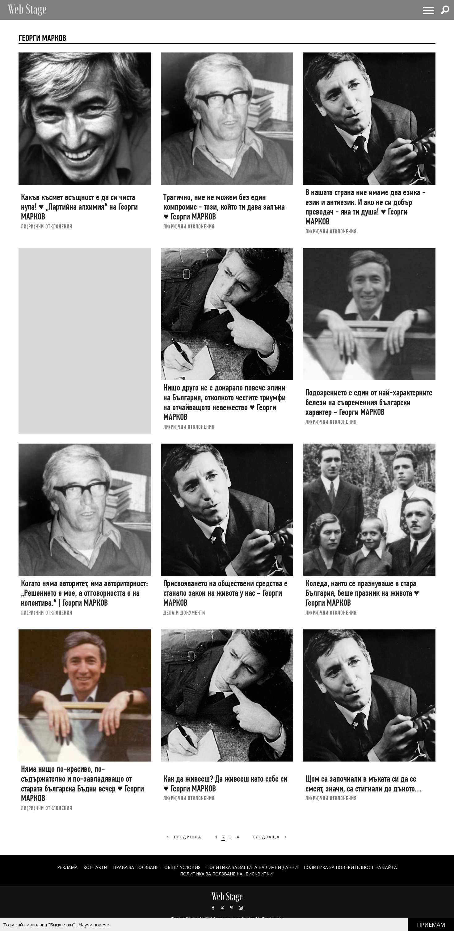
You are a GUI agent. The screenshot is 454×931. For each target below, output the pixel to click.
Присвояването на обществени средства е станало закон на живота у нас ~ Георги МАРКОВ (225, 593)
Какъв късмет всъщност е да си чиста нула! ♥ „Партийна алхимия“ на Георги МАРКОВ (79, 207)
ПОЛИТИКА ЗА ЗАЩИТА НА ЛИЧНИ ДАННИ (252, 867)
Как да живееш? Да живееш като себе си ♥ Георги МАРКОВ (225, 784)
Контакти (95, 867)
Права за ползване (135, 867)
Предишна (187, 837)
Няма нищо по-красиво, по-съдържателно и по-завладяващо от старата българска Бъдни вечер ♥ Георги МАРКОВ (82, 783)
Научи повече (93, 924)
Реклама (67, 867)
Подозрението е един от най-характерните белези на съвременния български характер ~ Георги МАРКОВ (368, 402)
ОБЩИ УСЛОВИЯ (182, 867)
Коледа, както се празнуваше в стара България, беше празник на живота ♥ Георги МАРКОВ (362, 593)
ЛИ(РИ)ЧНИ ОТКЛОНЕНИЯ (46, 226)
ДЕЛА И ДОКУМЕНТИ (184, 612)
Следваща (267, 837)
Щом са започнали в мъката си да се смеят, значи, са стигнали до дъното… (363, 784)
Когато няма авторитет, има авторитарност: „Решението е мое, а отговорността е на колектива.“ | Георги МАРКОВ (84, 593)
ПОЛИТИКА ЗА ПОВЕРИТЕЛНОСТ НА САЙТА (350, 867)
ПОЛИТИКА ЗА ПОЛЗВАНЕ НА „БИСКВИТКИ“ (227, 874)
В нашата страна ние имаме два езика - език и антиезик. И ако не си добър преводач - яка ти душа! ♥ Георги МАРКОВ (365, 207)
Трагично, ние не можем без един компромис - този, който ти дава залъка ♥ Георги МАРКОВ (224, 207)
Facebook (213, 907)
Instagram (241, 907)
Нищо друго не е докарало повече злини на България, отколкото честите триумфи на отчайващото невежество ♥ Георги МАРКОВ (224, 402)
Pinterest (231, 907)
